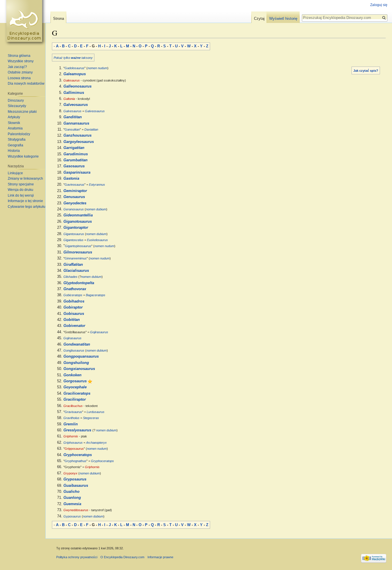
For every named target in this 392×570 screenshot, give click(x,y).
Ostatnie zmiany (20, 72)
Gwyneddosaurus (75, 510)
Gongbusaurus (73, 350)
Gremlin (70, 424)
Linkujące (15, 173)
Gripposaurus (74, 448)
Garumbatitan (75, 160)
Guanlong (72, 498)
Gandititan (72, 117)
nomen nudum (97, 68)
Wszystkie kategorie (23, 156)
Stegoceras (91, 418)
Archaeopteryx (96, 442)
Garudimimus (75, 154)
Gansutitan (72, 129)
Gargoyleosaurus (78, 142)
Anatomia (15, 128)
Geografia (15, 145)
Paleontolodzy (19, 134)
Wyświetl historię (283, 18)
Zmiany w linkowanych (25, 179)
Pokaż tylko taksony (73, 57)
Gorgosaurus (75, 381)
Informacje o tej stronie (25, 201)
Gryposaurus (74, 479)
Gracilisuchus (73, 406)
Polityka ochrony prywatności (76, 557)
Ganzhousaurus (77, 135)
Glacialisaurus (76, 271)
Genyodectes (74, 203)
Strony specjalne (21, 184)
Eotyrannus (97, 184)
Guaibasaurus (75, 486)
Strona (58, 18)
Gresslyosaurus (77, 430)
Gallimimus (73, 93)
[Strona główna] (25, 23)
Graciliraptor (74, 400)
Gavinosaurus (74, 184)
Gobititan (71, 320)
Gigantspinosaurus (78, 246)
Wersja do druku (20, 190)
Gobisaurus (73, 314)
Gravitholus (71, 418)
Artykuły (14, 117)
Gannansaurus (76, 123)
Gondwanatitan (76, 344)
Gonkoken (72, 375)
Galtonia (69, 98)
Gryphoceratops (77, 455)
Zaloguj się (378, 5)
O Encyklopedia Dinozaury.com (122, 557)
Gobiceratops (72, 295)
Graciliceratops (76, 393)
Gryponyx (70, 473)
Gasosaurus (74, 166)
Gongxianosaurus (79, 369)
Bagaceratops (95, 295)
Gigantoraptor (75, 228)
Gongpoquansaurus (81, 356)
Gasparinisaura (76, 172)
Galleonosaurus (77, 86)
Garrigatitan (73, 148)
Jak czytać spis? (365, 70)
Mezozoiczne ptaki (22, 112)
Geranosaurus (73, 209)
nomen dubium (96, 209)
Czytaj (259, 18)
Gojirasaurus (99, 332)
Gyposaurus (72, 516)
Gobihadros (73, 301)
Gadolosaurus (74, 68)
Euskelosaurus (97, 240)
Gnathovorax (74, 289)
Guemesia (72, 504)
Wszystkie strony (21, 61)
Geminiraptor (75, 191)
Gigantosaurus (73, 234)
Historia (14, 151)
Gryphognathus (75, 461)
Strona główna (19, 56)
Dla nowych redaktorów (26, 84)
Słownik (14, 123)
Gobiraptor (73, 307)
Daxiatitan (91, 129)
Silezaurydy (17, 106)
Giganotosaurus (77, 222)
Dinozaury (16, 100)
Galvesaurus (72, 111)
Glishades (70, 276)
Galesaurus (71, 80)
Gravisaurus (73, 412)
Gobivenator (74, 326)
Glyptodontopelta (78, 283)
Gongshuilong (76, 363)
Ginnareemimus (76, 258)
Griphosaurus (73, 442)
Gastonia (71, 179)
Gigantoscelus (73, 240)
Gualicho (71, 492)
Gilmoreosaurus (77, 252)
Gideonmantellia (78, 215)
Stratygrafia (17, 139)
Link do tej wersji (21, 195)
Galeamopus (74, 74)
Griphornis (70, 436)
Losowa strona (19, 78)
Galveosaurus (75, 105)
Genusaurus (74, 197)
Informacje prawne (160, 557)
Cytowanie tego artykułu (26, 207)
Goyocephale (75, 387)
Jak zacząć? (17, 67)
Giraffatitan (73, 265)
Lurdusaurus (95, 412)
